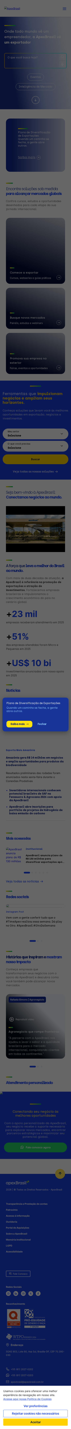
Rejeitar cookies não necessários (35, 1413)
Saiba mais (17, 724)
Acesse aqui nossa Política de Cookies (27, 1399)
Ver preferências (36, 1406)
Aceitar (35, 1422)
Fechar (42, 724)
